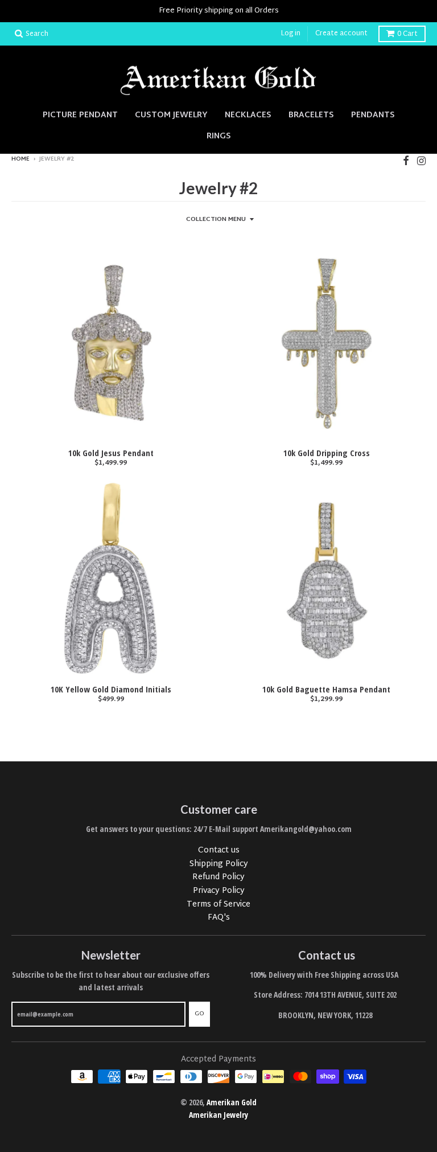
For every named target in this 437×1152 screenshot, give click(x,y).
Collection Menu (216, 219)
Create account (341, 33)
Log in (290, 33)
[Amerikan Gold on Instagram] (421, 160)
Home (20, 159)
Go (199, 1013)
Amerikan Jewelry (218, 1114)
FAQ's (219, 918)
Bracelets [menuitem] (311, 115)
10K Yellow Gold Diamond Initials (111, 689)
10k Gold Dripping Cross (326, 452)
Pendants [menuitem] (373, 115)
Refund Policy (218, 877)
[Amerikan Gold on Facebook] (406, 160)
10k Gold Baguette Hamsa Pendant (326, 689)
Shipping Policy (218, 864)
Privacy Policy (219, 891)
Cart (407, 34)
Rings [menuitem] (219, 136)
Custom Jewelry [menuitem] (171, 115)
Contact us (219, 850)
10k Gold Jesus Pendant (111, 452)
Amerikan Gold (232, 1102)
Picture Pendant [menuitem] (80, 115)
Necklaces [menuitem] (248, 115)
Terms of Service (218, 904)
